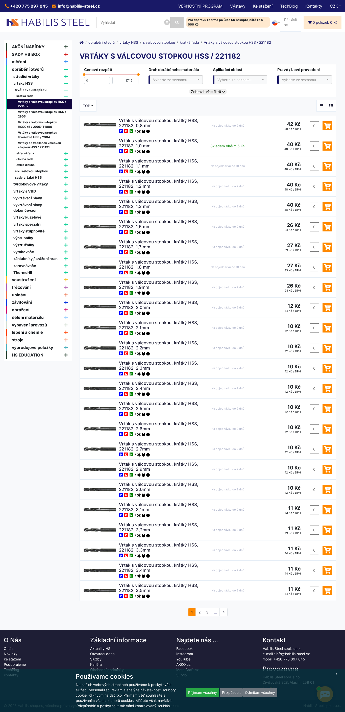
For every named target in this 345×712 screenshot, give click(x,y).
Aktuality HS (100, 648)
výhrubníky (23, 238)
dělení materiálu (28, 317)
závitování (22, 302)
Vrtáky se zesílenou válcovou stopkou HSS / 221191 (39, 145)
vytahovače (23, 252)
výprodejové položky (32, 347)
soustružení (24, 279)
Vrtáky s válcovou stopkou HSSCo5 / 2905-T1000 (37, 125)
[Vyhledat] (176, 22)
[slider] (84, 75)
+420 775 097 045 (28, 6)
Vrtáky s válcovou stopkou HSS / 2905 (42, 114)
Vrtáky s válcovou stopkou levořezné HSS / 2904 (37, 135)
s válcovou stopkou (30, 90)
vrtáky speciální (27, 224)
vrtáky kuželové (27, 217)
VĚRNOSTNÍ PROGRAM (200, 6)
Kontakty (313, 6)
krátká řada (24, 96)
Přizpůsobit (231, 692)
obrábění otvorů (28, 69)
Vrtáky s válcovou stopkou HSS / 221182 (42, 104)
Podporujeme (15, 664)
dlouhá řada (24, 159)
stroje (17, 339)
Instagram (184, 654)
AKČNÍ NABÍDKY (28, 46)
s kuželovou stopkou (31, 171)
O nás (8, 648)
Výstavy (237, 6)
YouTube (183, 659)
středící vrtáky (26, 76)
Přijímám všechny (202, 692)
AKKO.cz (183, 664)
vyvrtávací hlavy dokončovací (27, 207)
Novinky (10, 654)
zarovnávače (24, 266)
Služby (96, 659)
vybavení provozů (29, 324)
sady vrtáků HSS (28, 177)
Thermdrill (22, 272)
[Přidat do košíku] (327, 125)
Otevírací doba (102, 654)
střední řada (25, 153)
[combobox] (176, 79)
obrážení (20, 309)
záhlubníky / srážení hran (35, 258)
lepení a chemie (27, 332)
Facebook (184, 648)
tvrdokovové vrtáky (30, 184)
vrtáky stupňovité (29, 231)
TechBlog (289, 6)
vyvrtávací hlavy (27, 198)
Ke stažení (263, 6)
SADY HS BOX (26, 54)
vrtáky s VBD (24, 191)
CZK (334, 6)
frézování (21, 287)
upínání (19, 294)
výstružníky (23, 245)
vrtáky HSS (23, 83)
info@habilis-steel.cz (78, 6)
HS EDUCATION (27, 355)
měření (19, 61)
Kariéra (96, 664)
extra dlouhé (25, 165)
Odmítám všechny (260, 692)
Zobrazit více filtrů (206, 91)
